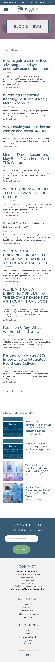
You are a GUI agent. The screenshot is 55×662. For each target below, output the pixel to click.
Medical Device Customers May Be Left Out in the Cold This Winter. (26, 159)
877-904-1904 (27, 580)
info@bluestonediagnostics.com (27, 586)
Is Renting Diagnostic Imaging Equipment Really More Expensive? (25, 99)
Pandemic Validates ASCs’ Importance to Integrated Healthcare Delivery (24, 359)
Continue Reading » (11, 87)
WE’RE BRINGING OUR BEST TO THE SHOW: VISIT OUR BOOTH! (27, 193)
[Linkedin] (27, 655)
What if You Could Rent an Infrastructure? (25, 225)
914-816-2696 (27, 583)
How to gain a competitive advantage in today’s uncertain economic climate (26, 65)
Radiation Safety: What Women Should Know (22, 330)
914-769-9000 (27, 577)
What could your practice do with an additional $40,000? (26, 129)
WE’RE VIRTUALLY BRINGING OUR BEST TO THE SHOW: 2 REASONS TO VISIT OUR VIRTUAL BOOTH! (27, 257)
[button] (6, 9)
